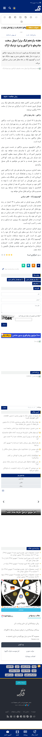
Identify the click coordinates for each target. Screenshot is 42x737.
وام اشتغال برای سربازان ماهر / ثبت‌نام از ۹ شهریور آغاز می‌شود (21, 444)
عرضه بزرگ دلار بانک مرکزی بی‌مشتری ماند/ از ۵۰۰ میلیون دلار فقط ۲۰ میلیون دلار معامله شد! (20, 423)
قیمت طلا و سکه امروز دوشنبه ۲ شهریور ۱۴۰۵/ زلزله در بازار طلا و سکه (20, 565)
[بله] (25, 17)
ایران (17, 667)
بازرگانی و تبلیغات (15, 712)
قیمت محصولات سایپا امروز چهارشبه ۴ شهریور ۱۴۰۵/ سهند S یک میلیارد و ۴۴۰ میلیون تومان (19, 576)
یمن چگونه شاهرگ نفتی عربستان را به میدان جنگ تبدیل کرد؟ (20, 463)
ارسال (4, 325)
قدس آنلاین (37, 8)
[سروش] (15, 17)
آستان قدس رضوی (30, 675)
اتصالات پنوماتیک (30, 656)
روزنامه (25, 735)
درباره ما (33, 712)
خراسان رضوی (26, 667)
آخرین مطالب (35, 412)
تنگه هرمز (10, 667)
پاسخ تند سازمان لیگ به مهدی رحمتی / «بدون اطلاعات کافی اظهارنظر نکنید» (21, 417)
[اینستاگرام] (4, 17)
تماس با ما (26, 712)
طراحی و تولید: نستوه (20, 705)
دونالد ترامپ (25, 671)
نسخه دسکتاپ (21, 683)
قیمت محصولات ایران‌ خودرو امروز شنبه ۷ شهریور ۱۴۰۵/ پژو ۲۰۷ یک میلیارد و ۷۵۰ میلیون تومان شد (20, 554)
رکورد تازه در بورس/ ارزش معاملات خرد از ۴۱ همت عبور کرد (20, 438)
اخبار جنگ (35, 735)
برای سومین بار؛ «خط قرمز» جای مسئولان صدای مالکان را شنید (20, 450)
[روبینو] (31, 17)
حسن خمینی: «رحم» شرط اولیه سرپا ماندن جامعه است (21, 428)
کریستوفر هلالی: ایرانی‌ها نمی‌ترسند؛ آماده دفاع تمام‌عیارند (20, 432)
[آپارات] (21, 22)
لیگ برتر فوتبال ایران (32, 280)
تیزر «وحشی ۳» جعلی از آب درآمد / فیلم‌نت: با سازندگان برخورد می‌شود (20, 469)
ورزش (21, 32)
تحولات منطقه (33, 27)
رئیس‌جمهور (9, 675)
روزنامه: (39, 407)
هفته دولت (19, 675)
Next (3, 502)
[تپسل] (2, 334)
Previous (38, 502)
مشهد (34, 671)
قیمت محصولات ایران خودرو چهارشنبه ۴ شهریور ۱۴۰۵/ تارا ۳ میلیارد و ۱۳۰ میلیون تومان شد (20, 570)
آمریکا (34, 667)
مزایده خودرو (30, 651)
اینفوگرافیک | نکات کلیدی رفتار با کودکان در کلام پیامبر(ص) (23, 456)
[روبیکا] (36, 17)
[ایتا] (20, 17)
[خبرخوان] (7, 716)
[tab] (21, 475)
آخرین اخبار (7, 735)
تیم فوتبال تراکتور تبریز (14, 280)
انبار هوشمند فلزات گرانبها (12, 651)
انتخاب (4, 408)
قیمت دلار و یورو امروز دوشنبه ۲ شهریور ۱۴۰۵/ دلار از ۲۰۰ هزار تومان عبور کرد (20, 559)
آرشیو (6, 712)
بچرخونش (21, 610)
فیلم (17, 735)
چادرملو (35, 284)
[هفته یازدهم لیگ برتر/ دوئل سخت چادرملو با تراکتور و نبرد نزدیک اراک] (21, 80)
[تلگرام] (9, 17)
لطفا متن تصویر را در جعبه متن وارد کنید (30, 316)
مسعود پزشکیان (14, 671)
